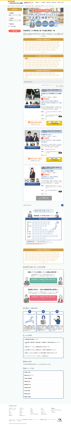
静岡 (35, 227)
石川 (43, 225)
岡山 (35, 231)
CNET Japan (21, 408)
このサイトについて (12, 419)
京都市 (53, 236)
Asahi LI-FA (42, 412)
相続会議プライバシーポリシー (34, 419)
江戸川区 (26, 256)
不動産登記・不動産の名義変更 (49, 75)
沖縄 (51, 233)
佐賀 (35, 233)
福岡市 (47, 236)
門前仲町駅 (33, 62)
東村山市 (26, 49)
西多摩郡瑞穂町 (53, 49)
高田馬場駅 (49, 60)
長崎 (38, 233)
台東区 (42, 252)
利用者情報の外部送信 (43, 419)
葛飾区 (58, 254)
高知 (53, 231)
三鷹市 (47, 256)
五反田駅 (38, 62)
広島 (33, 231)
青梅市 (37, 47)
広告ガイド (14, 420)
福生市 (36, 49)
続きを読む (56, 109)
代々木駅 (26, 64)
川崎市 (41, 238)
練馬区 (51, 254)
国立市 (44, 47)
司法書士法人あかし (46, 134)
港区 (48, 172)
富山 (40, 225)
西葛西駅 (39, 66)
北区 (42, 254)
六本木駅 (26, 60)
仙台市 (34, 238)
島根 (43, 231)
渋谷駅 (30, 64)
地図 (60, 116)
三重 (40, 227)
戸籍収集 (44, 73)
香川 (45, 231)
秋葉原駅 (34, 58)
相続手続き (26, 73)
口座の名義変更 (39, 73)
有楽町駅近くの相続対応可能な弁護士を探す (43, 280)
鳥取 (40, 231)
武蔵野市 (43, 256)
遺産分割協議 (49, 73)
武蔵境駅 (47, 66)
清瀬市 (30, 49)
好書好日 (31, 411)
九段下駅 (30, 58)
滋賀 (43, 229)
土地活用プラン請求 (60, 2)
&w (11, 409)
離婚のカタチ (11, 415)
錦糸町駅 (56, 60)
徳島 (48, 231)
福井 (45, 225)
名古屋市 (40, 236)
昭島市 (33, 49)
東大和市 (40, 47)
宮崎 (45, 233)
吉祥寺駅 (43, 66)
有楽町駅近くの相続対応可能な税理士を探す (43, 297)
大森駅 (49, 62)
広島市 (56, 236)
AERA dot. (21, 412)
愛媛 (50, 231)
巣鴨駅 (47, 64)
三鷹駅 (51, 66)
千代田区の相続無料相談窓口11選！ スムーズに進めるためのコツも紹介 (37, 364)
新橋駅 (59, 58)
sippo (31, 408)
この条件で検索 (14, 30)
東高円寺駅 (37, 64)
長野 (38, 225)
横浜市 (34, 236)
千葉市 (44, 238)
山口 (38, 231)
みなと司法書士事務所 (47, 171)
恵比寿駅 (57, 62)
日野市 (57, 47)
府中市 (37, 256)
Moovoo (10, 412)
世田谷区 (26, 254)
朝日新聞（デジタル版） (12, 408)
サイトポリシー (18, 419)
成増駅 (58, 64)
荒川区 (45, 254)
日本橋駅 (45, 58)
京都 (38, 229)
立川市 (40, 256)
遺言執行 (42, 75)
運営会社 (10, 420)
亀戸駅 (26, 62)
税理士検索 (48, 2)
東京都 (43, 136)
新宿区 (36, 252)
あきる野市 (43, 49)
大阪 (33, 229)
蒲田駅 (41, 62)
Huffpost (21, 411)
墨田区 (45, 252)
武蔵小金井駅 (55, 66)
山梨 (35, 225)
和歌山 (46, 229)
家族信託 (53, 73)
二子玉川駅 (53, 62)
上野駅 (53, 60)
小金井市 (29, 47)
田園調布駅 (45, 62)
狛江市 (47, 47)
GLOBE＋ (31, 409)
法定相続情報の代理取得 (28, 75)
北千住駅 (26, 66)
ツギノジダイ (43, 411)
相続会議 (42, 409)
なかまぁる (32, 412)
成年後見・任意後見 (37, 75)
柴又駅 (33, 66)
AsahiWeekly (53, 412)
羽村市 (39, 49)
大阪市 (37, 236)
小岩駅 (36, 66)
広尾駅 (38, 60)
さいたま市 (37, 238)
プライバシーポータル (51, 419)
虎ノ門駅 (55, 58)
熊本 (40, 233)
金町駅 (30, 66)
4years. (42, 408)
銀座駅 (48, 58)
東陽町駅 (29, 62)
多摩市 (26, 47)
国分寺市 (33, 47)
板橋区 (48, 254)
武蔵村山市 (47, 49)
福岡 (33, 233)
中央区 (49, 136)
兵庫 (35, 229)
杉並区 (36, 254)
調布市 (50, 256)
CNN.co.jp (21, 409)
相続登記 (34, 73)
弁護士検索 (43, 2)
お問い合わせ (19, 420)
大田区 (58, 252)
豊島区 (39, 254)
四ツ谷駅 (45, 60)
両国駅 (60, 60)
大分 (43, 233)
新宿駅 (41, 60)
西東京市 (58, 256)
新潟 (33, 225)
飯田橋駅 (41, 58)
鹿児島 (49, 233)
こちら (47, 242)
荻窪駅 (33, 64)
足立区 (55, 254)
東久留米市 (54, 256)
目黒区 (55, 252)
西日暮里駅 (54, 64)
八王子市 (30, 256)
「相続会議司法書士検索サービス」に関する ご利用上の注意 (35, 241)
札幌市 (44, 236)
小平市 (50, 47)
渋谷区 (30, 254)
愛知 (33, 227)
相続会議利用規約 (25, 419)
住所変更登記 (57, 75)
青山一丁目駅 (34, 60)
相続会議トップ (38, 2)
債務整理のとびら (22, 415)
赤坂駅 (30, 60)
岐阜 (38, 227)
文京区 (39, 252)
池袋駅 (41, 64)
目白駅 (44, 64)
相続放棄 (31, 73)
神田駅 (37, 58)
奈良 (40, 229)
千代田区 (26, 252)
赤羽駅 (50, 64)
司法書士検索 (54, 2)
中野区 (33, 254)
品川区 (51, 252)
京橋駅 (52, 58)
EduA (10, 411)
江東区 (48, 252)
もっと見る (43, 262)
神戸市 (50, 236)
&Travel (14, 409)
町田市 (34, 256)
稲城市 (53, 47)
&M (9, 409)
